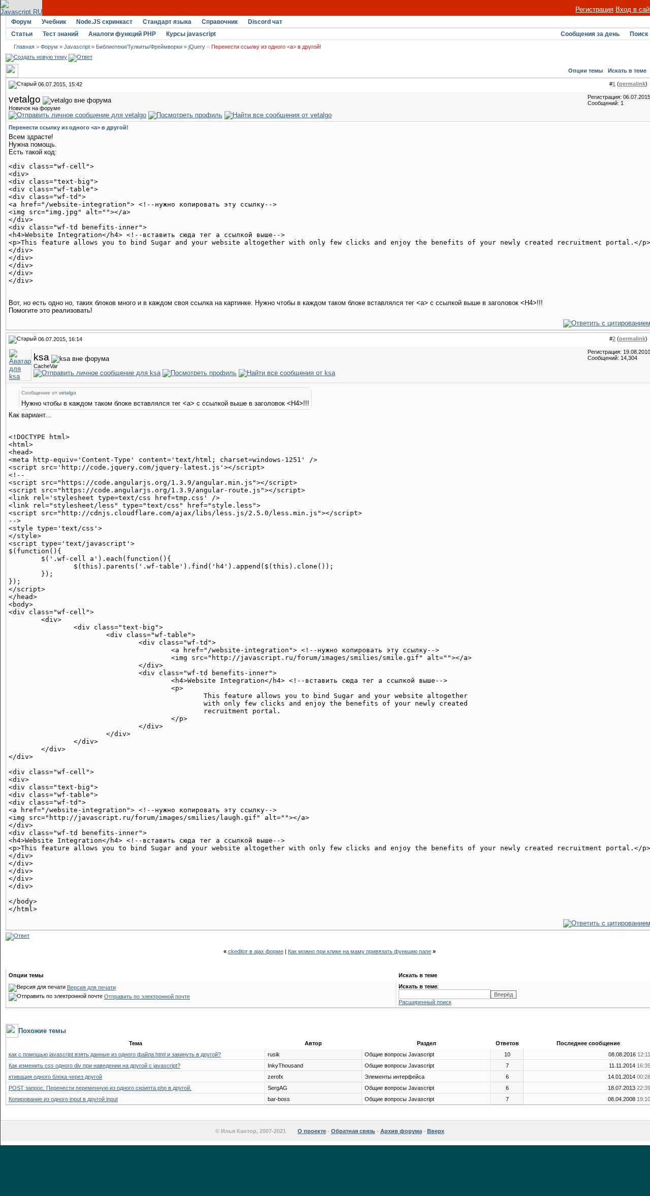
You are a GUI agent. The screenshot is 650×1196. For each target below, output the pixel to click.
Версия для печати (91, 987)
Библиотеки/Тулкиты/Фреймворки (139, 47)
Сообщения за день (590, 34)
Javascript (77, 47)
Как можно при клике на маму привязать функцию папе (359, 951)
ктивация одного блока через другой (55, 1077)
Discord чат (265, 21)
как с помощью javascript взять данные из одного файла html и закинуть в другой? (115, 1054)
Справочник (220, 21)
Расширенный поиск (425, 1002)
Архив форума (401, 1131)
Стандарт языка (167, 21)
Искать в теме (627, 71)
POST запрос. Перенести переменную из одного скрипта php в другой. (100, 1088)
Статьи (21, 34)
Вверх (435, 1131)
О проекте (312, 1131)
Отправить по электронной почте (147, 996)
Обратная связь (353, 1131)
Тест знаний (60, 34)
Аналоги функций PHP (122, 34)
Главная (24, 47)
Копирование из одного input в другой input (63, 1099)
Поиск (639, 34)
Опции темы (585, 71)
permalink (632, 84)
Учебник (54, 21)
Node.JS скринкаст (104, 21)
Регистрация (594, 9)
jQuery (196, 47)
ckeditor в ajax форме (255, 951)
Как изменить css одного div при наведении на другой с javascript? (94, 1065)
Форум (21, 21)
